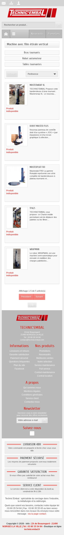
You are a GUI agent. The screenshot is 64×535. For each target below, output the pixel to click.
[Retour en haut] (32, 305)
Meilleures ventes (44, 358)
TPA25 (32, 208)
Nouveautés (37, 33)
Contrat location (44, 376)
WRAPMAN (34, 249)
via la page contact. (37, 514)
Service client (32, 398)
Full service (44, 369)
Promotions (54, 33)
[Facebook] (32, 433)
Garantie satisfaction (19, 354)
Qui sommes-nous (32, 387)
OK (58, 25)
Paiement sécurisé (19, 358)
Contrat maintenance (45, 372)
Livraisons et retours (19, 351)
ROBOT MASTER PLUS (39, 126)
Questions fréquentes (19, 361)
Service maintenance (44, 365)
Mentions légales (32, 391)
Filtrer (12, 74)
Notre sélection (45, 361)
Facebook (19, 369)
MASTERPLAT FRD (37, 167)
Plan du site (19, 365)
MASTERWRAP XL (37, 85)
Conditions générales (32, 395)
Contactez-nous (32, 402)
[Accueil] (6, 34)
